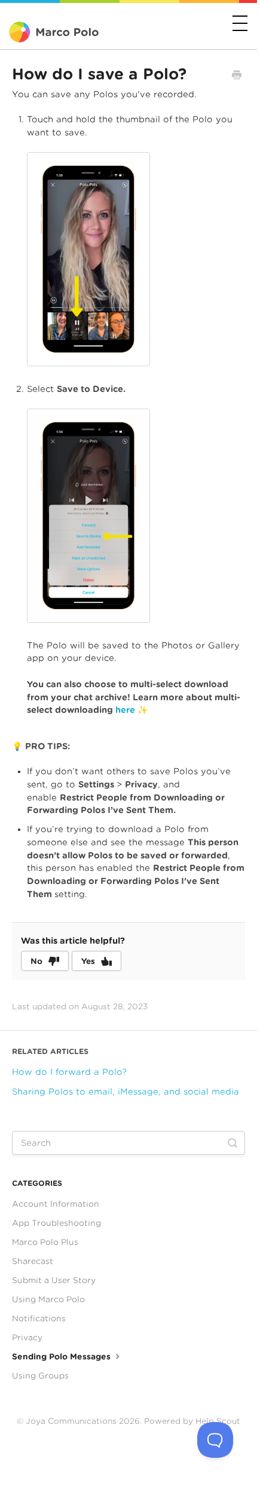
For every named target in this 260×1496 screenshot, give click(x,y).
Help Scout (217, 1421)
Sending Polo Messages (62, 1356)
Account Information (55, 1203)
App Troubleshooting (56, 1223)
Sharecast (32, 1261)
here (126, 710)
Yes (88, 961)
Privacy (27, 1337)
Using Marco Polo (48, 1299)
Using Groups (40, 1375)
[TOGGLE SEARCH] (233, 1143)
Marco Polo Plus (45, 1242)
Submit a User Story (54, 1280)
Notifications (39, 1318)
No (36, 961)
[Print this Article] (236, 76)
